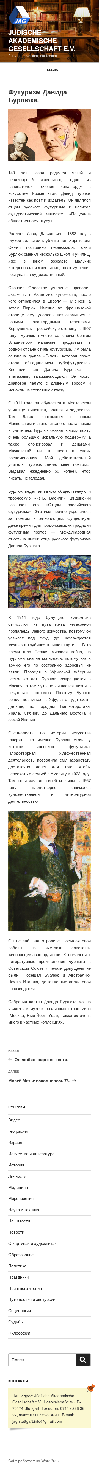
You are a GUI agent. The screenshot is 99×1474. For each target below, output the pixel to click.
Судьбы (16, 1321)
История (16, 1165)
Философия (19, 1333)
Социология (19, 1310)
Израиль (16, 1142)
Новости (16, 1232)
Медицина (18, 1187)
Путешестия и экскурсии (31, 1299)
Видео (14, 1120)
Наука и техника (23, 1209)
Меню (52, 69)
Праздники (18, 1277)
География (18, 1131)
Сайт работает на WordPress (34, 1460)
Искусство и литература (31, 1153)
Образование (21, 1254)
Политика (17, 1266)
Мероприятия (21, 1198)
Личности (17, 1176)
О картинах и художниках (32, 1243)
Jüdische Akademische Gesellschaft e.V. (42, 40)
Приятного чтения (25, 1288)
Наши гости (19, 1221)
